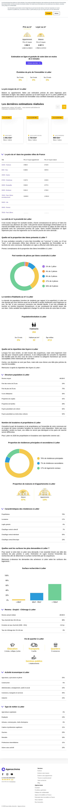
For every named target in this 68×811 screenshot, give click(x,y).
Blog (39, 782)
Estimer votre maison (43, 773)
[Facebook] (3, 774)
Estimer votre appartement (45, 775)
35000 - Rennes (6, 207)
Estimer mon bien (33, 63)
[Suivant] (64, 107)
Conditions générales (40, 790)
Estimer (40, 770)
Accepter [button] (48, 13)
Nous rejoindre (39, 799)
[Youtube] (12, 774)
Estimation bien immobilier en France (45, 797)
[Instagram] (7, 774)
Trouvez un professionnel (44, 778)
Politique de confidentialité (42, 792)
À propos (37, 787)
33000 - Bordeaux (6, 190)
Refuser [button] (56, 13)
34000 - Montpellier (7, 185)
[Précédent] (58, 107)
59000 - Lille (5, 202)
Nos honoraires (39, 802)
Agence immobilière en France (43, 795)
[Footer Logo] (11, 770)
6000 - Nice (5, 170)
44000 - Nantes (6, 175)
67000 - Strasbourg (7, 180)
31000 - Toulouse (6, 165)
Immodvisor (12, 781)
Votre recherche (42, 780)
